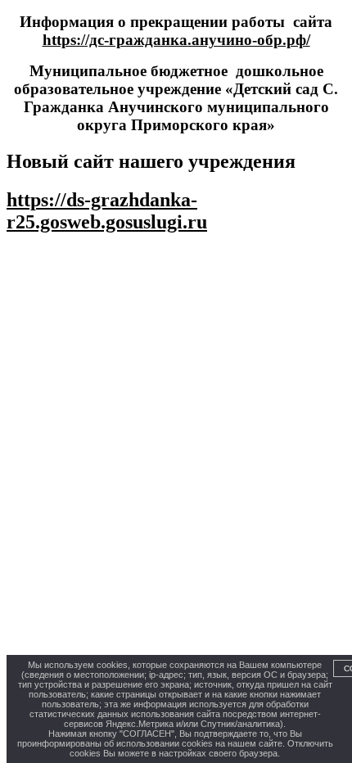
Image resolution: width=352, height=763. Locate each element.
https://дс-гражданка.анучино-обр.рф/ (176, 39)
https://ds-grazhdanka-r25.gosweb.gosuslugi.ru (107, 211)
